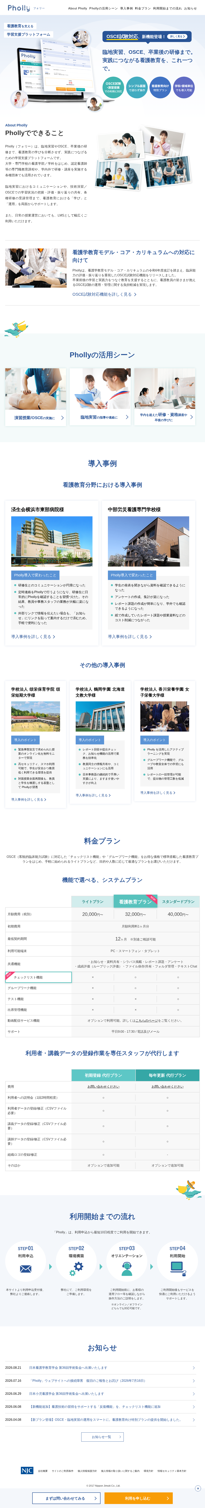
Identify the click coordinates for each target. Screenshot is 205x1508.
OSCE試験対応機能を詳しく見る (102, 294)
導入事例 (126, 8)
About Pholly (77, 8)
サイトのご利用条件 (62, 1471)
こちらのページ (147, 1020)
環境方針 (148, 1471)
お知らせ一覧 (101, 1437)
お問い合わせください (103, 1086)
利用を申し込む (137, 1498)
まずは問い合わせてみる (65, 1498)
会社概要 (43, 1471)
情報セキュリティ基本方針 (172, 1471)
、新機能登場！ (144, 36)
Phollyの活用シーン (103, 8)
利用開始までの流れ (167, 8)
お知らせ (190, 8)
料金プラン (143, 8)
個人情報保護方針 (87, 1471)
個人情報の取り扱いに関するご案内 (120, 1471)
